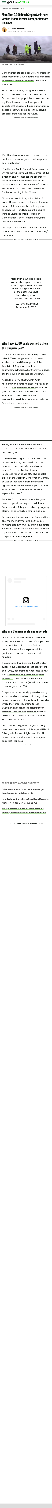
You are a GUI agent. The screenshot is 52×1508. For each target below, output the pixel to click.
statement (8, 188)
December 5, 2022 (26, 307)
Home (4, 9)
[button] (5, 3)
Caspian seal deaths (24, 387)
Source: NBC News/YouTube (13, 65)
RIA (29, 473)
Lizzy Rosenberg (18, 28)
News (22, 9)
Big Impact (13, 9)
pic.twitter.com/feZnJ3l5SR (26, 298)
